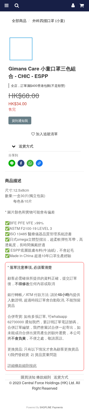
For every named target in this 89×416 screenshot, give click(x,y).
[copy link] (39, 163)
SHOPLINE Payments (51, 407)
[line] (11, 163)
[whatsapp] (30, 163)
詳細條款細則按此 (22, 365)
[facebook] (21, 163)
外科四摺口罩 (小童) (48, 20)
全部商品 (19, 20)
